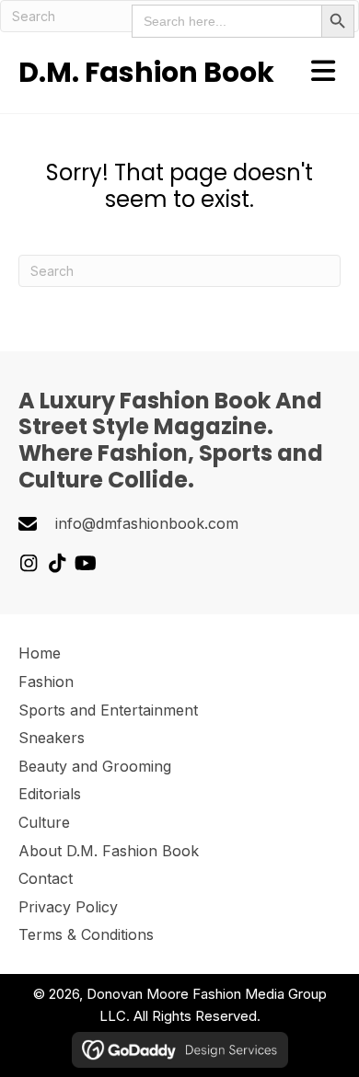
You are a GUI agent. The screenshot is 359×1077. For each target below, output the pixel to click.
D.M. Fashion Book (146, 72)
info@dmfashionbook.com (146, 523)
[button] (28, 563)
